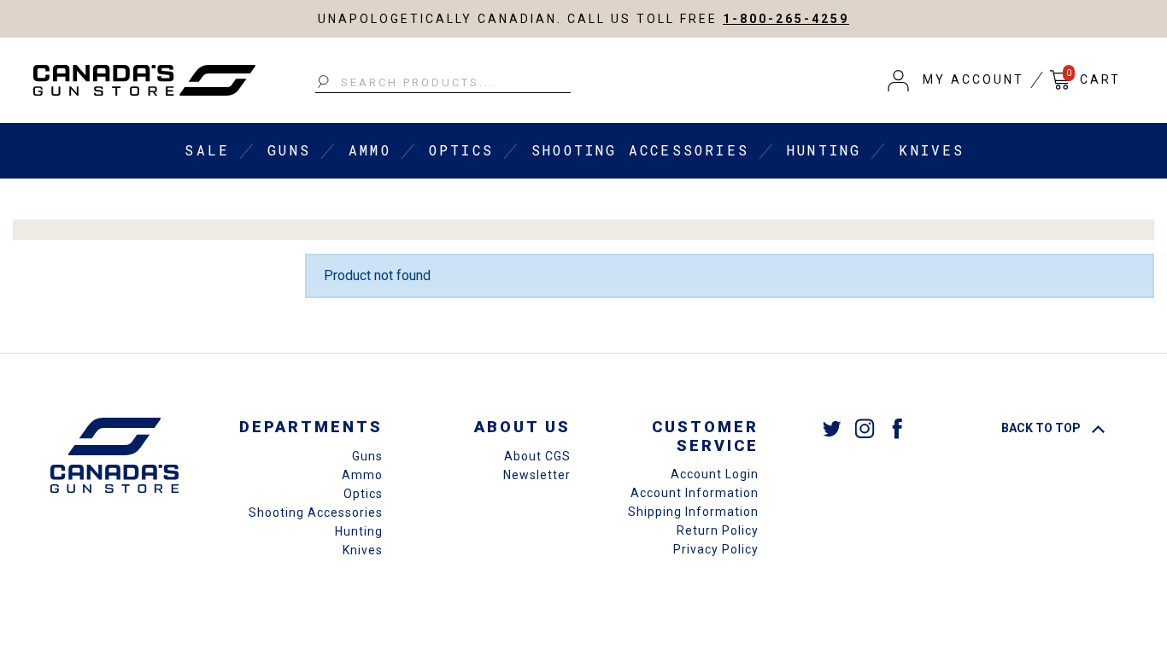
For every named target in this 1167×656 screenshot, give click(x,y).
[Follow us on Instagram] (864, 427)
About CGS (537, 456)
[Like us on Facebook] (897, 427)
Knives (932, 150)
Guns (289, 150)
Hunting (824, 150)
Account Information (694, 493)
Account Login (715, 474)
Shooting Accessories (640, 150)
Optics (461, 150)
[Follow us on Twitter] (832, 427)
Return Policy (718, 530)
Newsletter (537, 475)
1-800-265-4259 (786, 19)
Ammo (370, 150)
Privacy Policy (716, 549)
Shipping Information (693, 511)
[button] (956, 80)
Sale (207, 150)
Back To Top (1042, 428)
